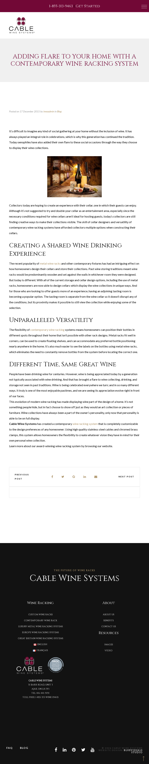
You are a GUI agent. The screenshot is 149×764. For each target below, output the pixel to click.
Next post (126, 476)
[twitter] (63, 477)
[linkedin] (85, 477)
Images (108, 644)
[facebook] (52, 477)
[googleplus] (74, 477)
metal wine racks (50, 263)
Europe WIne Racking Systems (40, 632)
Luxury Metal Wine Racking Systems (40, 626)
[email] (96, 477)
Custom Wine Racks (40, 614)
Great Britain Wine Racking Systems (40, 638)
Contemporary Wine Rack (40, 620)
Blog (59, 111)
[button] (144, 6)
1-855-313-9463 (61, 6)
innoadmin (48, 111)
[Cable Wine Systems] (22, 25)
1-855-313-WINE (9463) (47, 697)
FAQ (9, 747)
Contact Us (108, 626)
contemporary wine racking (47, 329)
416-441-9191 (42, 693)
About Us (108, 614)
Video (108, 650)
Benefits (108, 620)
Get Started (88, 6)
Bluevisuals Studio (133, 751)
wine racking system (85, 423)
